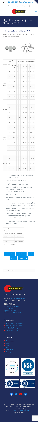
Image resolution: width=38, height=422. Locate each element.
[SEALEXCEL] (19, 11)
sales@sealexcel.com (27, 2)
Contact (11, 6)
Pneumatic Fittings (12, 330)
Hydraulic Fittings (12, 328)
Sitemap (8, 352)
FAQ (28, 6)
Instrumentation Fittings (14, 324)
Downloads (10, 341)
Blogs (8, 347)
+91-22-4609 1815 (11, 2)
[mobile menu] (35, 11)
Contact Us (9, 350)
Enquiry (18, 6)
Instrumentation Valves (14, 326)
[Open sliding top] (36, 2)
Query (8, 343)
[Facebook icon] (19, 416)
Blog (23, 6)
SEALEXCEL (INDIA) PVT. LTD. (20, 411)
